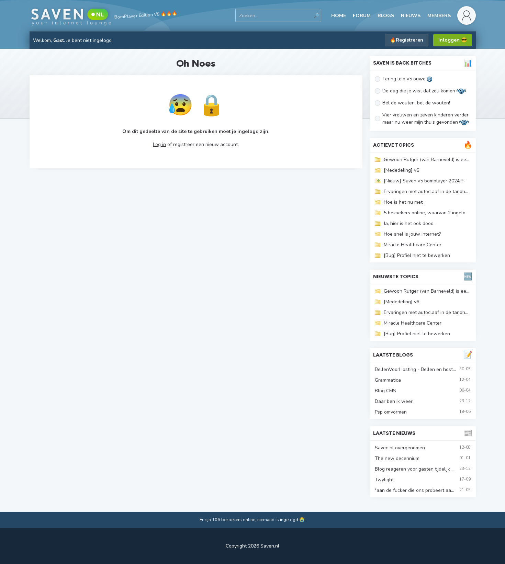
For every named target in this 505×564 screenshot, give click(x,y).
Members (439, 15)
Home (338, 15)
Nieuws (410, 15)
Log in (159, 144)
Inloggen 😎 (452, 40)
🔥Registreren (406, 40)
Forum (362, 15)
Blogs (386, 15)
